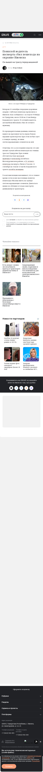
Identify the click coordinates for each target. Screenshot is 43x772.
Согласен (9, 766)
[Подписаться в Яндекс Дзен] (11, 388)
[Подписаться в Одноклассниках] (26, 388)
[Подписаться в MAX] (31, 388)
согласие (12, 219)
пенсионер (16, 159)
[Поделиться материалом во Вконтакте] (15, 200)
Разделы (5, 702)
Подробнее (36, 761)
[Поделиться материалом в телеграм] (24, 200)
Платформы (6, 714)
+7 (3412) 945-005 (8, 733)
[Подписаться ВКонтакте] (21, 388)
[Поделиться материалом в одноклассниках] (19, 200)
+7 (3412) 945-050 (22, 735)
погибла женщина (16, 169)
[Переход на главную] (4, 35)
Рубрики (5, 696)
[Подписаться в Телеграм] (16, 388)
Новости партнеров (14, 319)
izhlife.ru (29, 758)
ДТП (4, 47)
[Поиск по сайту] (34, 35)
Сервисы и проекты (10, 708)
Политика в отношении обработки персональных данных (20, 747)
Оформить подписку (21, 689)
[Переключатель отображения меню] (40, 35)
